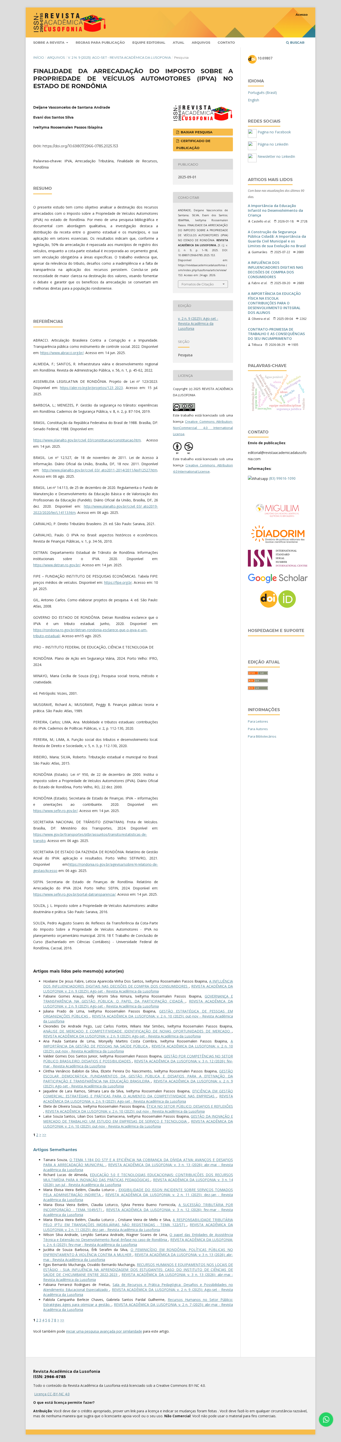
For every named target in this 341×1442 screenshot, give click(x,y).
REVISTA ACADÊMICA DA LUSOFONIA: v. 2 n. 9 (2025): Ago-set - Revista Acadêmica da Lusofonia (138, 989)
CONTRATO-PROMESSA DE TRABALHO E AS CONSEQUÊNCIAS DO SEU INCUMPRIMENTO (276, 334)
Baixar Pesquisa (196, 132)
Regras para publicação (100, 42)
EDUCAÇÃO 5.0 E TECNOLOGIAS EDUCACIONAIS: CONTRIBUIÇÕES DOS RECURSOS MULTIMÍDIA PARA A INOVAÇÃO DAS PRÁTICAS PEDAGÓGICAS (138, 1177)
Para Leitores (258, 721)
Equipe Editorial (148, 42)
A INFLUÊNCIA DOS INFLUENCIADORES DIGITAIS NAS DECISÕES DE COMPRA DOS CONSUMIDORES (138, 984)
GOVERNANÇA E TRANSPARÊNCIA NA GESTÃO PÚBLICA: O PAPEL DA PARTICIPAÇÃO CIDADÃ (138, 999)
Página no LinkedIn (272, 144)
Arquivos (201, 42)
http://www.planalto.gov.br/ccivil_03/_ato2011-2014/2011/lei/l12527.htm (99, 470)
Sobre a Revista (49, 42)
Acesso (302, 14)
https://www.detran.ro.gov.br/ (56, 565)
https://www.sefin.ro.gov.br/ (55, 810)
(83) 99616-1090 (282, 478)
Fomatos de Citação (197, 284)
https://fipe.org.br (118, 582)
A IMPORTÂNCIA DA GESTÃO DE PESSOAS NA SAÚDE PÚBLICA (138, 1043)
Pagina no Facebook (274, 132)
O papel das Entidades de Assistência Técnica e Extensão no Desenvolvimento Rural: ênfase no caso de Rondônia (138, 1237)
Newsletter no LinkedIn (276, 156)
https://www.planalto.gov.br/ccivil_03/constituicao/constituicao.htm (87, 440)
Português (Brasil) (262, 92)
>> (44, 1134)
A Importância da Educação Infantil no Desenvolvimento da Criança (275, 210)
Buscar (297, 42)
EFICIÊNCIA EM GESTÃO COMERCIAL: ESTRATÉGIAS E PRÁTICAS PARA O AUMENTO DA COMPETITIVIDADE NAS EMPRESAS (138, 1093)
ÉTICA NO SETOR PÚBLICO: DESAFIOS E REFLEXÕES (190, 1106)
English (253, 100)
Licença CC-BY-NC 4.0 (52, 1394)
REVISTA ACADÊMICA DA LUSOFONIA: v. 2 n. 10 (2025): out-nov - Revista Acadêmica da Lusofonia (125, 1111)
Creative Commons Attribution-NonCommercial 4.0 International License (203, 427)
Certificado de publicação (193, 144)
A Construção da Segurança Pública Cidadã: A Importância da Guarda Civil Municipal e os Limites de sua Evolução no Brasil (277, 239)
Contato (226, 42)
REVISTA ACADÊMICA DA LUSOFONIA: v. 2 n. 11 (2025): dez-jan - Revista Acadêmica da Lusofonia (138, 1227)
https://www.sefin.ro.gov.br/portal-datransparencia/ (74, 894)
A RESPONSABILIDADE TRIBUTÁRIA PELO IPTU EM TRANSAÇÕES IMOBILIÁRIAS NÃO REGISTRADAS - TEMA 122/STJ (138, 1222)
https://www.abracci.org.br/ (62, 352)
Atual (178, 42)
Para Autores (258, 729)
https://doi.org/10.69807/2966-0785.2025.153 (80, 146)
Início (38, 57)
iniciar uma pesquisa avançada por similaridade (104, 1331)
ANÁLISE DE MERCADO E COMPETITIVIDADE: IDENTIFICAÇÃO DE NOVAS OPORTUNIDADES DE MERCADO (137, 1031)
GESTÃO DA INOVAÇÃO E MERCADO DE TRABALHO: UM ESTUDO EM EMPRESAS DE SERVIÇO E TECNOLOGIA (138, 1119)
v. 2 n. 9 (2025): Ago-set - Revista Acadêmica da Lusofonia (119, 57)
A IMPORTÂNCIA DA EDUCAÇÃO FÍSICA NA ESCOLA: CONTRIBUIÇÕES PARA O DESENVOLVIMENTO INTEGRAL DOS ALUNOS (274, 303)
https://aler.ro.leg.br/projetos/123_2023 (91, 387)
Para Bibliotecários (262, 736)
